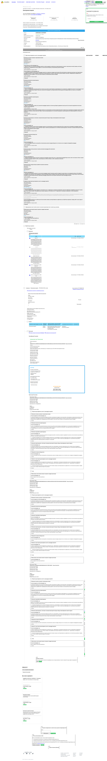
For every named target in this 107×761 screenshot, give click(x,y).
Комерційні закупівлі (30, 2)
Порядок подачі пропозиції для (37, 332)
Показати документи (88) (34, 409)
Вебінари (80, 754)
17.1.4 (25, 86)
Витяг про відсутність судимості (54, 49)
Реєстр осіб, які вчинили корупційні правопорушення (54, 50)
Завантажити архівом (33, 233)
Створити (53, 733)
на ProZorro (38, 13)
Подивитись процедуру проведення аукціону (36, 290)
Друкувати (25, 667)
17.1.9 (24, 187)
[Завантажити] (29, 238)
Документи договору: (34, 381)
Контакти (53, 2)
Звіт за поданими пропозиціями (28, 669)
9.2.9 (26, 187)
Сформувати (96, 21)
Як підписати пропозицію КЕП (50, 332)
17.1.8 (25, 140)
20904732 (37, 40)
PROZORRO (14, 2)
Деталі (32, 420)
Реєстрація (98, 2)
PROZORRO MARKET (21, 2)
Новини (74, 754)
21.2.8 (25, 215)
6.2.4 (26, 86)
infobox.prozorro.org (41, 743)
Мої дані (87, 6)
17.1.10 (28, 187)
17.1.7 (24, 155)
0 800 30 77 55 (86, 1)
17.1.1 (24, 170)
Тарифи (80, 755)
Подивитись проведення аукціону (78, 289)
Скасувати (46, 733)
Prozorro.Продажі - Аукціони (65, 755)
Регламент (81, 753)
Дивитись (25, 688)
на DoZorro (43, 13)
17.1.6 (26, 63)
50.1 (28, 86)
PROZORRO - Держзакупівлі (65, 753)
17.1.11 (30, 187)
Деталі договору (34, 384)
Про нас (74, 756)
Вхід (93, 2)
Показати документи (33, 355)
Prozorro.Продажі (40, 2)
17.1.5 (25, 63)
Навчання (48, 2)
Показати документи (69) (34, 576)
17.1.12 (25, 123)
